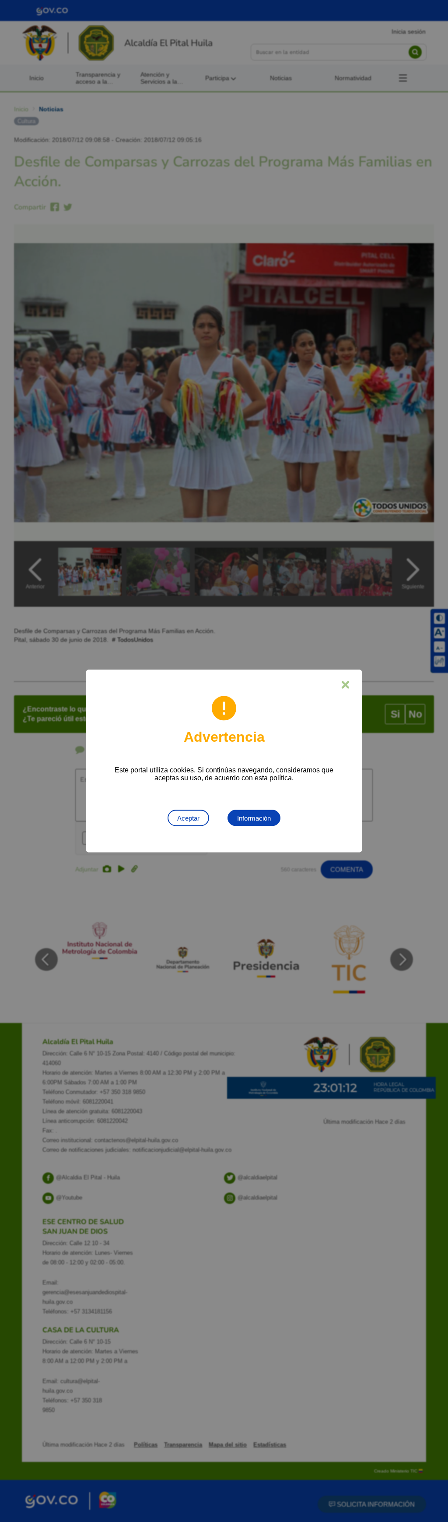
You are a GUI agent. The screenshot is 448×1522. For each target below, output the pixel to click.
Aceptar (188, 818)
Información (254, 818)
